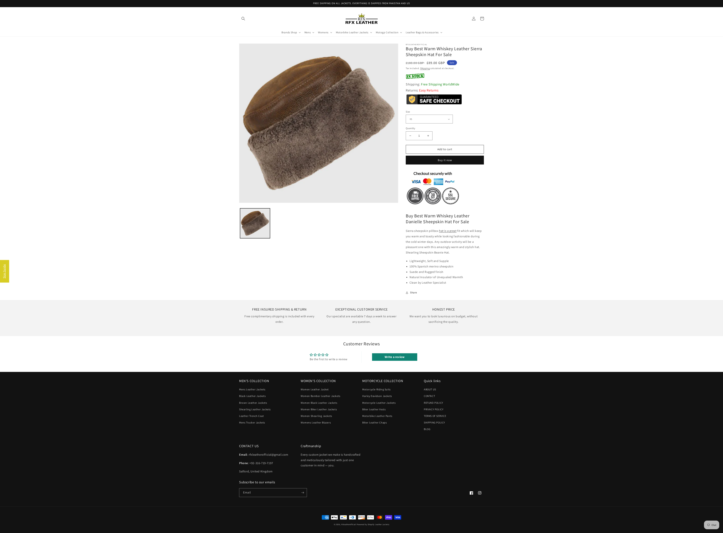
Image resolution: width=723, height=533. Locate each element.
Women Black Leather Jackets (319, 402)
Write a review (394, 357)
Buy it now (445, 160)
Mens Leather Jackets (252, 389)
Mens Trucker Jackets (252, 422)
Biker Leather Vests (374, 409)
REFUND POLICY (433, 402)
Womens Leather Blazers (316, 422)
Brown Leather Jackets (253, 402)
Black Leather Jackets (252, 396)
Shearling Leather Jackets (255, 409)
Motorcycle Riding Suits (376, 389)
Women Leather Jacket (315, 389)
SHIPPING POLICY (434, 422)
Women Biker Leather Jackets (319, 409)
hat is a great (447, 231)
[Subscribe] (302, 492)
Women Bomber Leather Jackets (320, 396)
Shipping (425, 68)
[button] (243, 18)
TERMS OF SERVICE (435, 416)
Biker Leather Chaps (374, 422)
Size (408, 111)
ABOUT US (430, 389)
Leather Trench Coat (251, 416)
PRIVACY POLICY (433, 409)
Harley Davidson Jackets (377, 396)
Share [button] (413, 292)
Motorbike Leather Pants (377, 416)
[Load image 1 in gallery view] (255, 223)
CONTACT (429, 396)
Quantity (410, 128)
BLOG (427, 429)
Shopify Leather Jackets (378, 524)
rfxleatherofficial (348, 524)
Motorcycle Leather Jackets (379, 402)
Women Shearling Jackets (316, 416)
